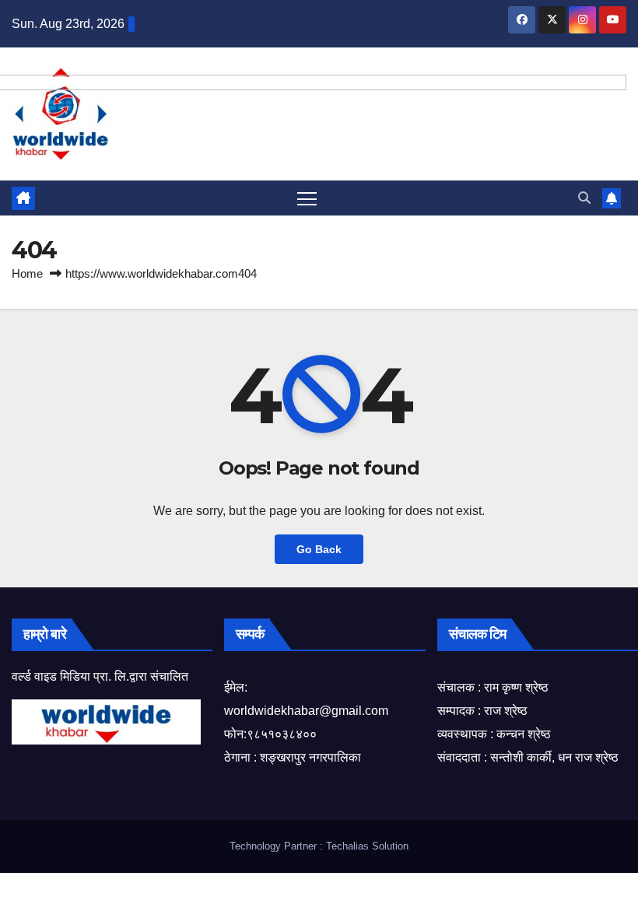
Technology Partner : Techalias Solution (319, 846)
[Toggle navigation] (307, 198)
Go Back (319, 549)
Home (27, 273)
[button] (584, 198)
